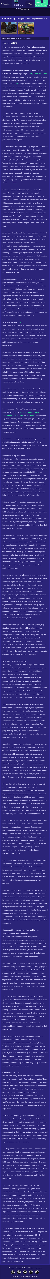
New (38, 2)
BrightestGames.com (38, 74)
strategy (30, 415)
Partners (38, 1268)
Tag (19, 322)
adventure (18, 415)
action (30, 412)
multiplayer (7, 415)
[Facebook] (31, 1272)
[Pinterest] (13, 1272)
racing (23, 412)
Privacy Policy (21, 1268)
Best (45, 2)
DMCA (30, 1268)
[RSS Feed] (37, 1272)
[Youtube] (19, 1272)
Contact (11, 1268)
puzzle (38, 412)
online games (13, 183)
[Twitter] (25, 1272)
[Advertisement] (25, 13)
